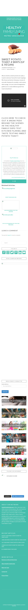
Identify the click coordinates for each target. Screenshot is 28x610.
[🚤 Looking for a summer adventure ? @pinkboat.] (5, 492)
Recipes (10, 67)
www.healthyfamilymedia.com (18, 177)
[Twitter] (13, 181)
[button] (14, 41)
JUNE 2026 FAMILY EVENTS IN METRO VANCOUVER (14, 539)
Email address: (5, 384)
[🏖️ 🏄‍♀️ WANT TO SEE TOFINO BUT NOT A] (22, 482)
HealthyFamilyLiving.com (7, 507)
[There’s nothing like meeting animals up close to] (14, 492)
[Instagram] (15, 181)
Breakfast (5, 67)
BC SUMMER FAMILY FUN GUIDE (9, 549)
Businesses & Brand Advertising (9, 559)
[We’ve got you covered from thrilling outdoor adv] (14, 482)
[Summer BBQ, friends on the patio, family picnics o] (5, 482)
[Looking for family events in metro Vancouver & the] (14, 487)
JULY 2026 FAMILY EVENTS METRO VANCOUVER (13, 542)
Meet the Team (5, 567)
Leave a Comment (10, 69)
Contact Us (4, 571)
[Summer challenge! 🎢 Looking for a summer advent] (22, 492)
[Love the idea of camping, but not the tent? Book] (22, 487)
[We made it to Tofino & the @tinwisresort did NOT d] (5, 487)
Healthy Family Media (15, 160)
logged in (9, 235)
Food (8, 67)
